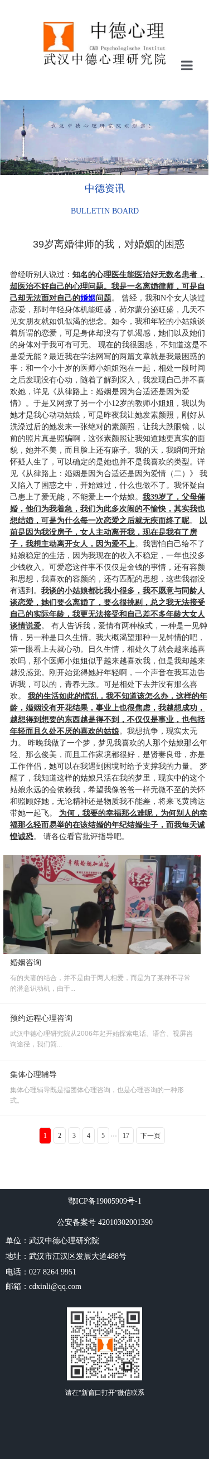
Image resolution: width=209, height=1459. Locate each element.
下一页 (150, 1136)
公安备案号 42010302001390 (105, 1222)
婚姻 (88, 298)
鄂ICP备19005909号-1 (105, 1201)
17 (126, 1136)
